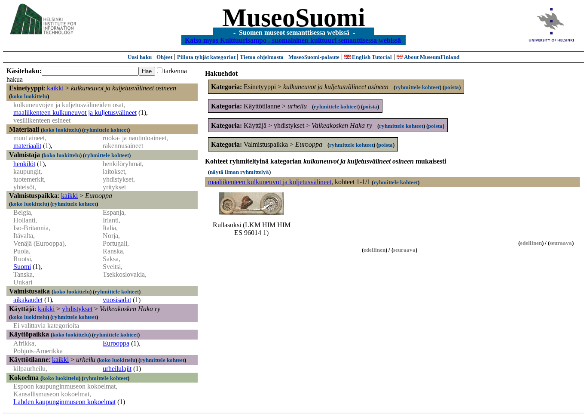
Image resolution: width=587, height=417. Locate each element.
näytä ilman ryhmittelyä (239, 172)
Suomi (22, 266)
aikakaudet (28, 299)
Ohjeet (164, 57)
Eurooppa (116, 343)
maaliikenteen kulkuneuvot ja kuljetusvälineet (75, 112)
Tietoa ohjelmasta (262, 57)
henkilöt (24, 163)
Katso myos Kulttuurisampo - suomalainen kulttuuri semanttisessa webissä (293, 39)
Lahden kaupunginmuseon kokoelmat (64, 401)
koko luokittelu (29, 96)
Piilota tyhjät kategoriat (207, 57)
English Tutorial (371, 57)
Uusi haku (140, 57)
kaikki (55, 88)
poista (451, 87)
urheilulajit (117, 368)
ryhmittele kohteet (106, 130)
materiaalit (27, 145)
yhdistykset (77, 308)
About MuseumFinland (431, 57)
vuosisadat (117, 299)
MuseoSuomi (293, 17)
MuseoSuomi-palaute (313, 57)
